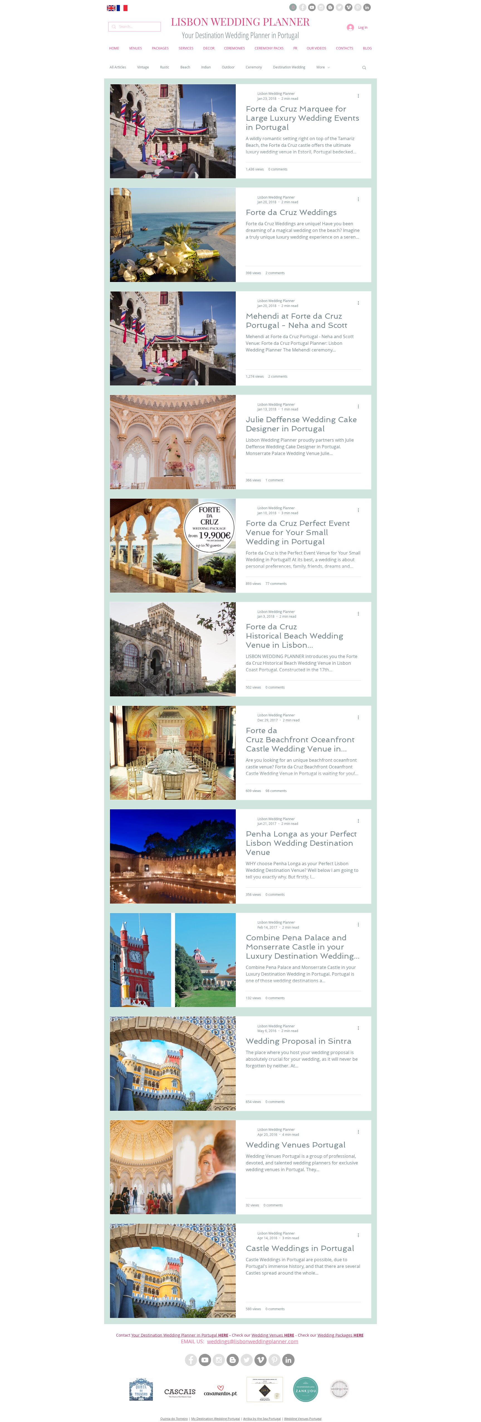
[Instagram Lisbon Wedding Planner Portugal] (321, 7)
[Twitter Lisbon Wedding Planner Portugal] (339, 7)
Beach (185, 67)
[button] (293, 7)
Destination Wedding (289, 67)
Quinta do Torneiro (174, 1418)
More (320, 67)
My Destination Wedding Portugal (215, 1418)
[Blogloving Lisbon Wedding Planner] (330, 7)
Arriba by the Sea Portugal (262, 1418)
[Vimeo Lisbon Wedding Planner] (348, 7)
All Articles (118, 67)
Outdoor (228, 67)
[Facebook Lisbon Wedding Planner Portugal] (302, 7)
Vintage (143, 67)
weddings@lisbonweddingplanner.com (252, 1341)
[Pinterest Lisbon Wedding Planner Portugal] (358, 7)
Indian (206, 67)
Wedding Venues (268, 1335)
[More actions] (360, 95)
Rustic (164, 67)
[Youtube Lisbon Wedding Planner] (312, 7)
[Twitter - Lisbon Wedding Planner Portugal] (246, 1360)
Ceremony (254, 67)
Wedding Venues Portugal (303, 1418)
